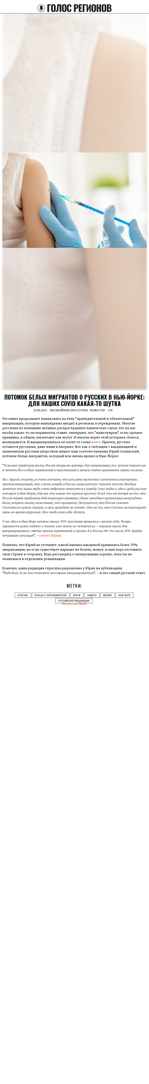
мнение (107, 595)
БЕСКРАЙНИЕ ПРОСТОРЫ (69, 410)
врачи (77, 595)
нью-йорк (125, 595)
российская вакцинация (74, 600)
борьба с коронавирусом (51, 595)
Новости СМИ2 (74, 604)
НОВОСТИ (97, 410)
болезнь (23, 595)
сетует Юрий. (50, 535)
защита (92, 595)
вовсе (95, 442)
